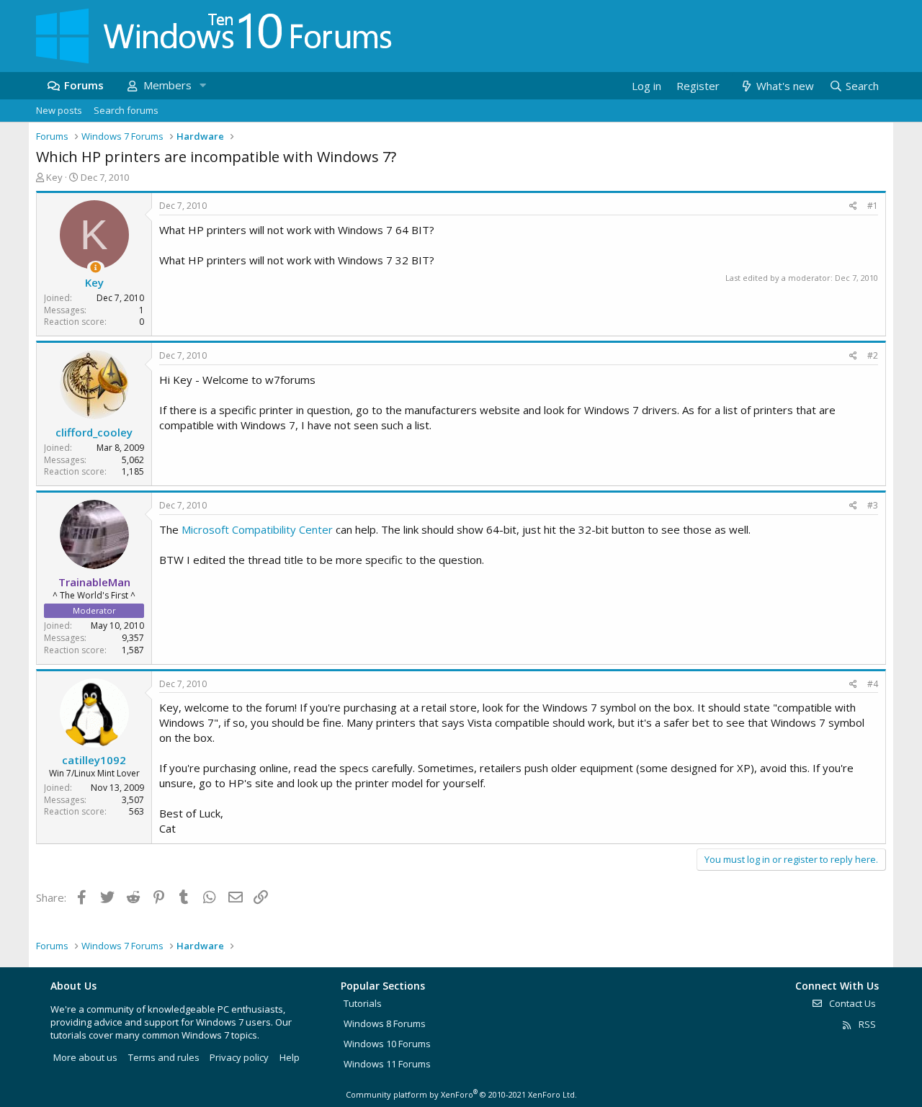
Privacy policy (239, 1057)
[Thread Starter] (95, 267)
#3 (872, 505)
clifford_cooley (94, 432)
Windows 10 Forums (387, 1043)
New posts (59, 110)
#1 (872, 206)
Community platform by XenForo (461, 1094)
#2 (872, 355)
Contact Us (851, 1003)
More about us (85, 1057)
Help (289, 1057)
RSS (866, 1024)
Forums (84, 85)
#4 (872, 684)
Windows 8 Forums (385, 1023)
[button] (202, 85)
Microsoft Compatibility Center (257, 529)
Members (167, 85)
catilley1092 (94, 760)
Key (54, 177)
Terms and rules (164, 1057)
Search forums (126, 110)
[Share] (853, 206)
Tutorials (363, 1003)
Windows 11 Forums (387, 1063)
